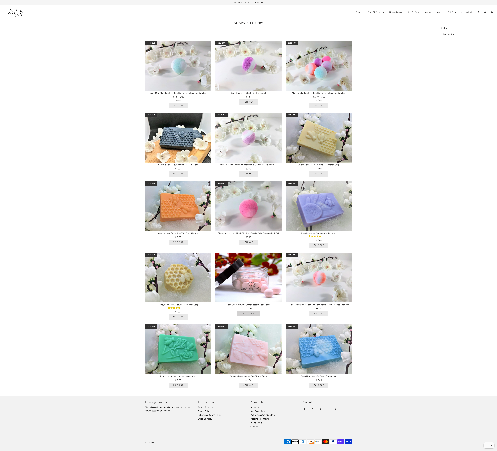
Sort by (444, 28)
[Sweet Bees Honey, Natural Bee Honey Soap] (319, 138)
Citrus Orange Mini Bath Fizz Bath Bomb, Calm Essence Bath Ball (319, 305)
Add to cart (248, 314)
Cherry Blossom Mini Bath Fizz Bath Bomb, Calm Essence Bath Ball (248, 233)
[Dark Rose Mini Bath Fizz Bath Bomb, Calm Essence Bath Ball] (248, 138)
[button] (315, 236)
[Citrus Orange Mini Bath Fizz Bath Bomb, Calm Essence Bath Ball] (319, 277)
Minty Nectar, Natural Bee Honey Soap (178, 376)
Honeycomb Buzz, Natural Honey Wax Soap (178, 305)
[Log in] (485, 12)
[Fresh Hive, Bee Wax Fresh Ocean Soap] (319, 349)
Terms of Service (205, 407)
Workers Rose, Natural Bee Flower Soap (248, 376)
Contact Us (255, 426)
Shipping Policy (205, 419)
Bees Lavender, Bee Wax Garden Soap (318, 233)
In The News (256, 422)
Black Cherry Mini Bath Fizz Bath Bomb (248, 93)
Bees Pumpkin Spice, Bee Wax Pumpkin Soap (178, 233)
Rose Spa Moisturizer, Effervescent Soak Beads (248, 305)
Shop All (359, 12)
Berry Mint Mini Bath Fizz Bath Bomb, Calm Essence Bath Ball (178, 93)
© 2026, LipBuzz (151, 442)
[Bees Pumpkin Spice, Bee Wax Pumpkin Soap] (178, 206)
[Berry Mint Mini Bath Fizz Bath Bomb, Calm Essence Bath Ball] (178, 66)
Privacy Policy (204, 411)
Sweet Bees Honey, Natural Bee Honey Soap (318, 165)
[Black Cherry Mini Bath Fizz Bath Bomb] (248, 66)
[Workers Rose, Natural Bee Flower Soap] (248, 349)
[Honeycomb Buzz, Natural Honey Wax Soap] (178, 277)
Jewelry (439, 12)
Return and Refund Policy (209, 415)
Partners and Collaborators (262, 415)
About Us (254, 407)
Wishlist (469, 12)
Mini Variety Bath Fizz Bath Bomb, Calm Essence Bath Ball (319, 93)
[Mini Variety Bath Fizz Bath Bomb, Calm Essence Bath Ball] (319, 66)
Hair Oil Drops (413, 12)
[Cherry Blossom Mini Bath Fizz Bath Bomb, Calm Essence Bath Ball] (248, 206)
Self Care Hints (455, 12)
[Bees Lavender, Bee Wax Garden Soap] (319, 206)
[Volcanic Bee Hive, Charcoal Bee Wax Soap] (178, 138)
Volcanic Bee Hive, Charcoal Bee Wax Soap (178, 165)
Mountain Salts (396, 12)
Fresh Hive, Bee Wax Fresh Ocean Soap (319, 376)
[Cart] (491, 12)
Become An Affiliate (259, 419)
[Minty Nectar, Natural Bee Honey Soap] (178, 349)
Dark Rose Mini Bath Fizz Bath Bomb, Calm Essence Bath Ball (248, 165)
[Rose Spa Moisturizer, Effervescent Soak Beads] (248, 277)
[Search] (478, 12)
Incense (428, 12)
